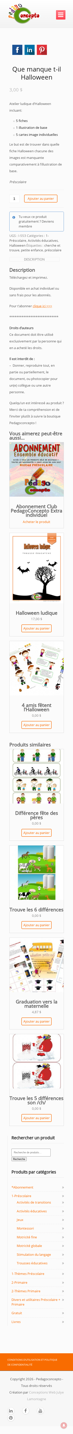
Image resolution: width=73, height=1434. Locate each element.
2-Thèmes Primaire (25, 1291)
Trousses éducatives (32, 1263)
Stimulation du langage (34, 1254)
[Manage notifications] (64, 1425)
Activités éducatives (43, 240)
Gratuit (16, 1313)
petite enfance (32, 250)
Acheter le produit (36, 522)
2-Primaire (19, 1282)
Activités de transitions (34, 1202)
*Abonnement (22, 1187)
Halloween (17, 245)
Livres (16, 1321)
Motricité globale (29, 1245)
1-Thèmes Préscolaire (27, 1273)
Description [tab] (34, 259)
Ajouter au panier (41, 198)
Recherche (19, 1159)
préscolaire (53, 250)
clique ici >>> (42, 306)
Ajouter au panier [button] (36, 628)
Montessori (25, 1228)
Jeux (20, 1219)
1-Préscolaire (21, 1196)
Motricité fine (27, 1237)
